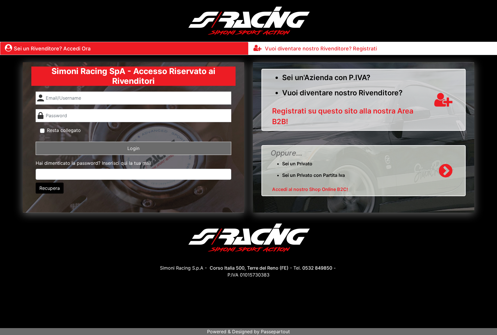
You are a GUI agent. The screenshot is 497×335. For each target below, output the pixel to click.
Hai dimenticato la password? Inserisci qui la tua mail (93, 163)
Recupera (49, 188)
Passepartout (275, 331)
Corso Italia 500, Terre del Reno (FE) (249, 268)
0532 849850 (317, 268)
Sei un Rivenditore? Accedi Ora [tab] (52, 49)
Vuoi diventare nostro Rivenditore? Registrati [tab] (320, 49)
